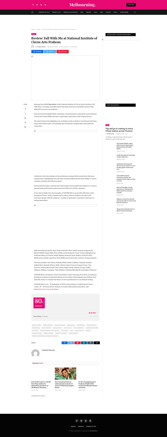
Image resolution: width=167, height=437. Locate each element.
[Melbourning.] (83, 5)
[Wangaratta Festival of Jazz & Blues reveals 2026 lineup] (110, 211)
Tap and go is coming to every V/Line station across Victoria (119, 130)
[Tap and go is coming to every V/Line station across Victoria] (121, 117)
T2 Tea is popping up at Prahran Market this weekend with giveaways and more (88, 384)
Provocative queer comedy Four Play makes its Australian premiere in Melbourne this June (41, 384)
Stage (108, 12)
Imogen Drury (57, 328)
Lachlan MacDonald (92, 328)
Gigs (115, 12)
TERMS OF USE (91, 426)
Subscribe (131, 4)
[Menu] (32, 12)
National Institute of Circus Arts (49, 330)
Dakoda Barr (71, 325)
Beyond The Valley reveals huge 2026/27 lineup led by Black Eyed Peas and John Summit (125, 190)
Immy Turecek (46, 328)
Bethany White (36, 325)
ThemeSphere (94, 431)
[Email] (25, 127)
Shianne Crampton (61, 333)
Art (101, 12)
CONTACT (81, 426)
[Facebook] (25, 109)
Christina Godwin (60, 325)
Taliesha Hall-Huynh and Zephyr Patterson (45, 336)
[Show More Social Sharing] (71, 51)
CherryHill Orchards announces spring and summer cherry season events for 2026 (126, 178)
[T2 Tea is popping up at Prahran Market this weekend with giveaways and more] (89, 374)
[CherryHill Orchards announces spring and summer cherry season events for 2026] (110, 178)
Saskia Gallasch (48, 333)
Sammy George (37, 333)
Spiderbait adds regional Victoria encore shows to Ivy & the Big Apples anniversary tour (126, 166)
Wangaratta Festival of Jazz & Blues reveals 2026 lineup (126, 210)
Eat (82, 12)
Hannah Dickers (91, 325)
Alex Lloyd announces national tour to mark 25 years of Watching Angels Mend (64, 384)
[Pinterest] (25, 122)
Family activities (70, 12)
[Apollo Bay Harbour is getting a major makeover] (110, 157)
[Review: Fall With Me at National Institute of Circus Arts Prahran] (65, 77)
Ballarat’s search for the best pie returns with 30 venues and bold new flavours (126, 200)
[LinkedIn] (25, 118)
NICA (71, 330)
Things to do (44, 12)
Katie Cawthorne (79, 328)
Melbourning (110, 133)
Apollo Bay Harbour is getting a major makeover (126, 156)
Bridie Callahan (47, 325)
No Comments (64, 46)
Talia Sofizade (73, 333)
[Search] (135, 12)
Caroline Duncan (41, 46)
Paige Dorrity (79, 330)
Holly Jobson (36, 328)
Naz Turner (64, 330)
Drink (88, 12)
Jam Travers (67, 328)
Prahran (88, 330)
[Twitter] (25, 113)
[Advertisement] (83, 22)
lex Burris (35, 330)
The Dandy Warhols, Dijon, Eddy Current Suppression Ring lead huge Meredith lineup (125, 146)
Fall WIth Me (81, 325)
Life (95, 12)
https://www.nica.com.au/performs (46, 289)
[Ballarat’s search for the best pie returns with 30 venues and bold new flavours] (110, 201)
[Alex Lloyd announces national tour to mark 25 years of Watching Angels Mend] (65, 374)
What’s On (56, 12)
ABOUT (73, 426)
